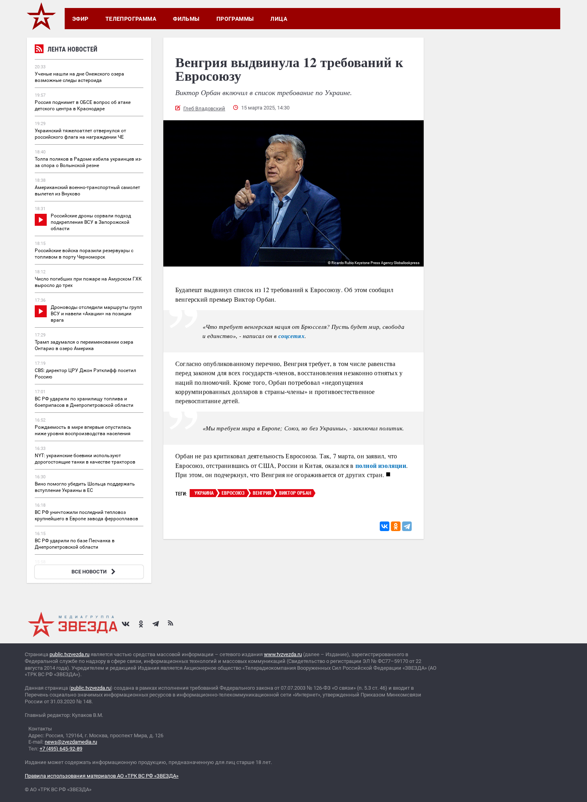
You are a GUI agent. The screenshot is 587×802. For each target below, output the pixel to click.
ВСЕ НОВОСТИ (89, 572)
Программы (235, 19)
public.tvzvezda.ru (69, 654)
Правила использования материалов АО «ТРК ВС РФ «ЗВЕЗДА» (101, 776)
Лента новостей (72, 49)
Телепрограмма (130, 19)
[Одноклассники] (396, 526)
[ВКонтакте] (384, 526)
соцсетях (291, 336)
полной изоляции (380, 465)
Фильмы (186, 19)
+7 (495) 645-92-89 (61, 749)
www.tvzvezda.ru (283, 654)
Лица (278, 19)
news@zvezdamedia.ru (71, 742)
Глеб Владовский (204, 108)
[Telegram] (407, 526)
